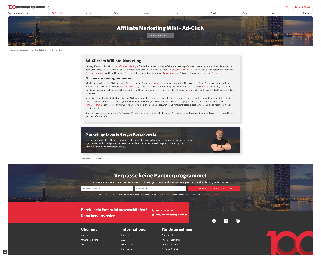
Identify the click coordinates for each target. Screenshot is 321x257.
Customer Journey (94, 73)
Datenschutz (127, 244)
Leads (203, 73)
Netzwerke (149, 13)
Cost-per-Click (126, 86)
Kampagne (158, 83)
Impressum (126, 249)
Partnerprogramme (95, 104)
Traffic (188, 89)
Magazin (275, 13)
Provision (204, 86)
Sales (214, 73)
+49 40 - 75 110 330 (165, 210)
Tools (245, 13)
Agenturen (182, 13)
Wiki (51, 50)
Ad (189, 66)
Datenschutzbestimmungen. (211, 194)
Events (117, 13)
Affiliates (106, 69)
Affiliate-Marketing (127, 66)
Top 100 (58, 13)
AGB (123, 239)
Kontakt (125, 235)
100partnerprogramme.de (18, 50)
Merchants (184, 69)
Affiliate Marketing (39, 50)
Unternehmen (87, 235)
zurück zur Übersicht (160, 36)
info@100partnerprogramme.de (171, 215)
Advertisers (173, 69)
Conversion (168, 73)
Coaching (215, 13)
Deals (88, 13)
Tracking (111, 104)
